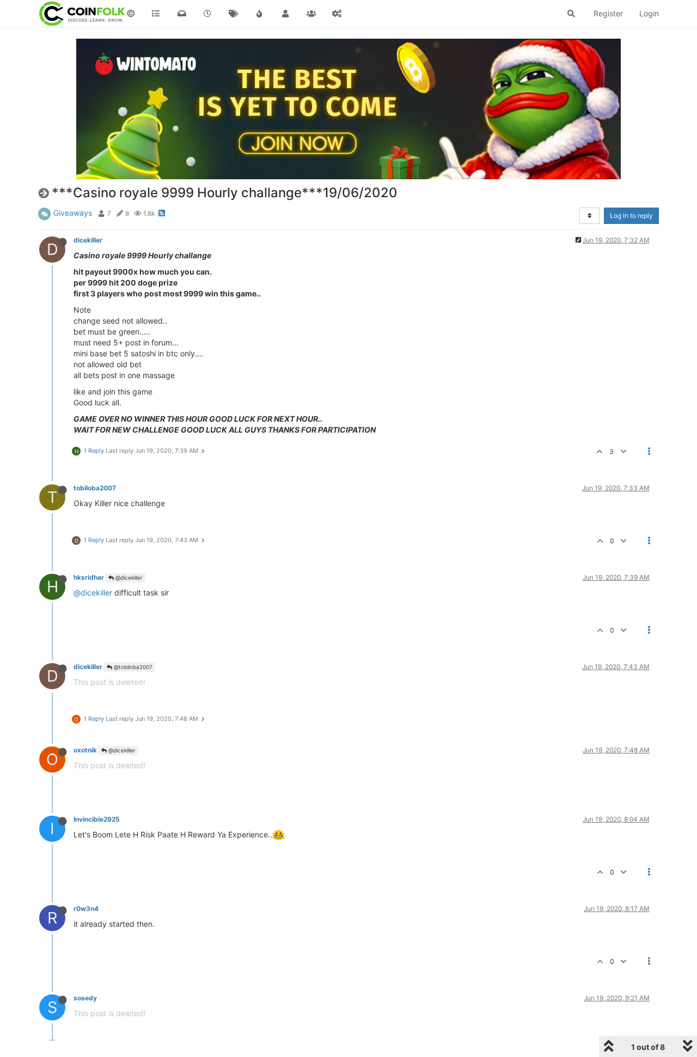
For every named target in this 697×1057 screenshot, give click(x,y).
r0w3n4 (86, 908)
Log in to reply (631, 215)
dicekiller (88, 240)
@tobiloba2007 (132, 667)
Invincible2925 (97, 819)
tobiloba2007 (95, 488)
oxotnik (85, 750)
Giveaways (72, 212)
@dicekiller (128, 577)
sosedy (85, 998)
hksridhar (89, 577)
